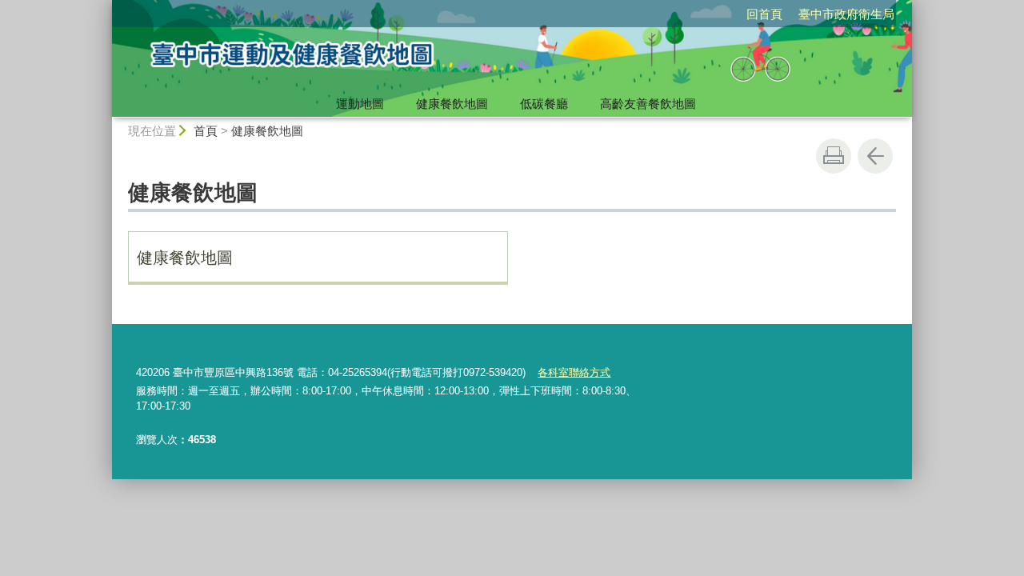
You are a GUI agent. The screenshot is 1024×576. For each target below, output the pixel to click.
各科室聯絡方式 (574, 372)
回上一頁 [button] (875, 156)
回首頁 (764, 14)
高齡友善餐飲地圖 (648, 103)
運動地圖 (360, 103)
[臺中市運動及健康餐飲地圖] (365, 58)
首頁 (206, 131)
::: (105, 7)
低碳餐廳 (544, 103)
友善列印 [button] (833, 156)
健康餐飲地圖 (452, 103)
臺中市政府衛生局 (846, 14)
